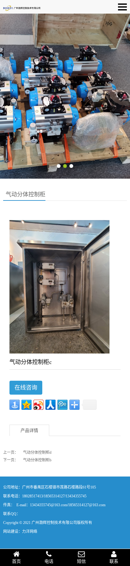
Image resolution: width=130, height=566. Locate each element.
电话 (48, 561)
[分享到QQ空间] (26, 405)
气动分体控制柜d (37, 452)
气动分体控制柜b (37, 460)
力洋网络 (29, 531)
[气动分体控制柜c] (59, 286)
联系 (113, 561)
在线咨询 (26, 388)
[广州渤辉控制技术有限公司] (22, 7)
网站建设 (10, 531)
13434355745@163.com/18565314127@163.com (67, 505)
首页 (16, 561)
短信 (81, 561)
